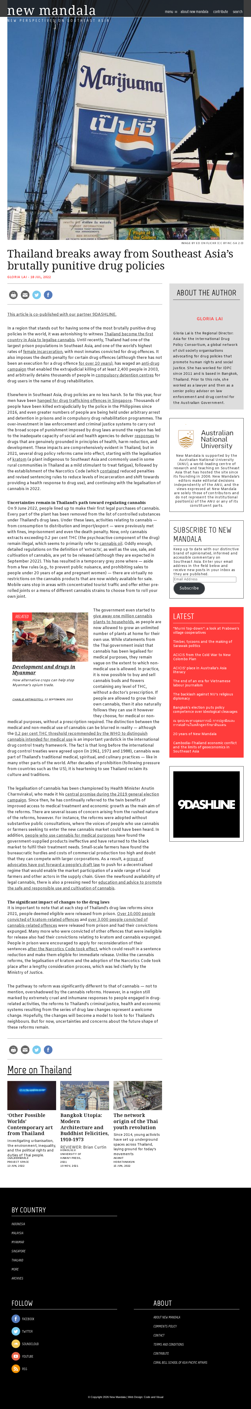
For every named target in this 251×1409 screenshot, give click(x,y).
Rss (24, 1369)
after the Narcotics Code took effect (62, 949)
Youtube (27, 1357)
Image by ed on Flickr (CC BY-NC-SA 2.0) (212, 243)
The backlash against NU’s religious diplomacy (203, 697)
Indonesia (18, 1224)
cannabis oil (111, 543)
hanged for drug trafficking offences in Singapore (84, 400)
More (15, 1269)
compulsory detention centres (125, 375)
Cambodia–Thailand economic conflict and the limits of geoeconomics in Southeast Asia (205, 747)
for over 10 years (95, 363)
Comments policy (165, 1326)
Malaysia (17, 1233)
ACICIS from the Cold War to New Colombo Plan (202, 657)
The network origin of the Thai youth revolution (135, 1121)
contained (109, 471)
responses (144, 436)
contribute (220, 12)
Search (237, 12)
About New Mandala (194, 12)
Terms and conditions (168, 1345)
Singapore (18, 1251)
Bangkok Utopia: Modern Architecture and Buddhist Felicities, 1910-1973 (84, 1127)
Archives (17, 1278)
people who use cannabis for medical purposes (70, 835)
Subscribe (189, 588)
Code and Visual (153, 1397)
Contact (158, 1336)
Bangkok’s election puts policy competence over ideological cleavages (205, 710)
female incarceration (43, 351)
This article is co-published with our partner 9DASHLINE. (61, 314)
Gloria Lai (17, 277)
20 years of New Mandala (194, 734)
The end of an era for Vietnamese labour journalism (201, 684)
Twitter (27, 1332)
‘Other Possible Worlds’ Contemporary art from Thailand (30, 1124)
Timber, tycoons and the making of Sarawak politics (202, 644)
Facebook (27, 1319)
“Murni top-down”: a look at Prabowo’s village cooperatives (206, 631)
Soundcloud (30, 1344)
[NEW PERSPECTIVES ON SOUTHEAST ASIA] (51, 10)
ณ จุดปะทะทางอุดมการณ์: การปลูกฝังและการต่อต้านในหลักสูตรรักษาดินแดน (204, 723)
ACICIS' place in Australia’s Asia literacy (199, 671)
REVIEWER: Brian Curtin (83, 1147)
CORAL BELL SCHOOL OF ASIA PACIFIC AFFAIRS (180, 1363)
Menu (169, 12)
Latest (183, 616)
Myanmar (18, 1242)
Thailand (17, 1260)
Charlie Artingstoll (28, 699)
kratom (19, 459)
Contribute (161, 1354)
